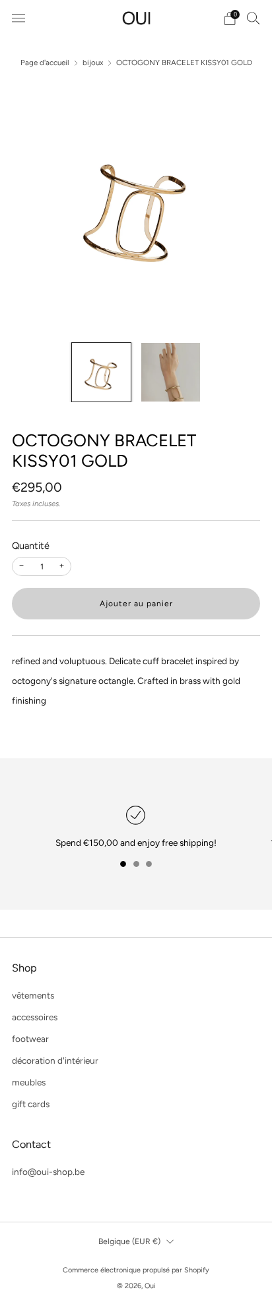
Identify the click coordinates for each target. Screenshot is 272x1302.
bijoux (93, 62)
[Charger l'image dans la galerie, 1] (101, 372)
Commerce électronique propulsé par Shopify (136, 1270)
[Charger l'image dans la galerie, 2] (171, 372)
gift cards (31, 1104)
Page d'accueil (44, 62)
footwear (30, 1038)
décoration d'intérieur (55, 1060)
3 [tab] (149, 864)
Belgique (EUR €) (129, 1241)
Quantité (31, 546)
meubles (29, 1082)
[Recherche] (253, 17)
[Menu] (18, 18)
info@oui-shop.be (48, 1171)
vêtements (33, 995)
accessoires (34, 1017)
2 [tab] (136, 864)
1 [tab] (123, 864)
